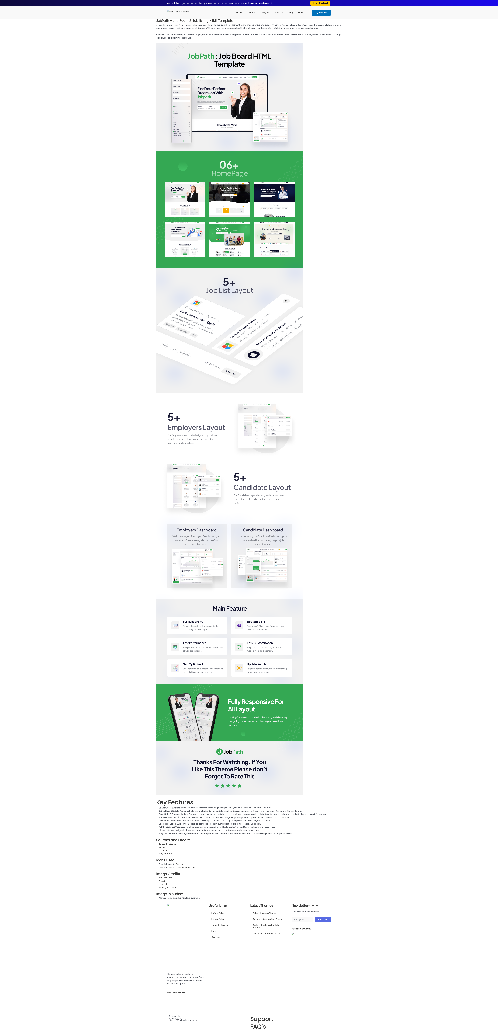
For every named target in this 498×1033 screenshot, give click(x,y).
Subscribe (323, 919)
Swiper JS (163, 850)
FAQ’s (258, 1026)
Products (251, 13)
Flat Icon (180, 864)
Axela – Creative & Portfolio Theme (266, 926)
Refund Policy (217, 913)
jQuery (162, 847)
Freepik (162, 881)
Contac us (216, 936)
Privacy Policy (217, 919)
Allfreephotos (165, 877)
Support (301, 13)
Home (239, 13)
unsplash (163, 884)
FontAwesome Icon (185, 867)
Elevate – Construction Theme (267, 919)
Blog (290, 13)
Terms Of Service (219, 925)
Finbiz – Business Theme (264, 913)
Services (279, 13)
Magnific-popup (166, 853)
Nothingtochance (167, 887)
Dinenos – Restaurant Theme (267, 933)
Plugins (265, 13)
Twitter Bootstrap (167, 844)
